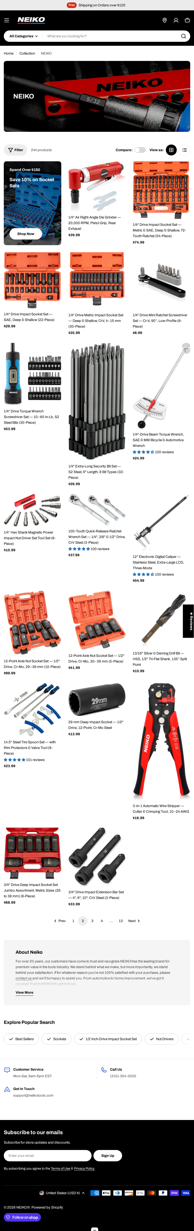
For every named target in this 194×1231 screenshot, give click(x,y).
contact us (24, 978)
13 (121, 921)
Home (8, 53)
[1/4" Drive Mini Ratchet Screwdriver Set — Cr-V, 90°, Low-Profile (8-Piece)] (161, 281)
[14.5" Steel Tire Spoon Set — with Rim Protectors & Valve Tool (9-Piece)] (32, 710)
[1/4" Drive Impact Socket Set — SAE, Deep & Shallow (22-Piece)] (32, 280)
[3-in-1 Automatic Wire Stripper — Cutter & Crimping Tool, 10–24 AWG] (161, 741)
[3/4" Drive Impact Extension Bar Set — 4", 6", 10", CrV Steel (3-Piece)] (97, 857)
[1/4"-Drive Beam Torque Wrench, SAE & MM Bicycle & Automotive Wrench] (161, 386)
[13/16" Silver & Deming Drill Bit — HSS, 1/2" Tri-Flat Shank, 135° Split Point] (161, 619)
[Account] (176, 20)
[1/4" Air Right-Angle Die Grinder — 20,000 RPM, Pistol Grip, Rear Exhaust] (97, 186)
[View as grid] (171, 150)
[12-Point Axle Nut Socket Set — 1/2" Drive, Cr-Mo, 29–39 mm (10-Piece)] (32, 622)
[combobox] (97, 36)
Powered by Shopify (47, 1207)
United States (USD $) (63, 1193)
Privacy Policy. (84, 1168)
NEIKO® (23, 1207)
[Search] (183, 36)
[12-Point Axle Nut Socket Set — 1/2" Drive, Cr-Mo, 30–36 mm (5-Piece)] (97, 620)
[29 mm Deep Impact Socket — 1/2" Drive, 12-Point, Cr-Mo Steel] (97, 700)
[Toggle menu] (6, 20)
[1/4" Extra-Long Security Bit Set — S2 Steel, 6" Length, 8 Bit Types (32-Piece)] (97, 402)
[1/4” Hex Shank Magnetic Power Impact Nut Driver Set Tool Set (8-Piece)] (32, 510)
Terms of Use (60, 1168)
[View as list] (184, 150)
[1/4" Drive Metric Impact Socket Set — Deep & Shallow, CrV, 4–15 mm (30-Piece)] (97, 281)
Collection (27, 53)
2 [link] (83, 921)
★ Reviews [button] (191, 621)
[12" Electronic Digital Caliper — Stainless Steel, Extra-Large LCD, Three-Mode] (161, 522)
